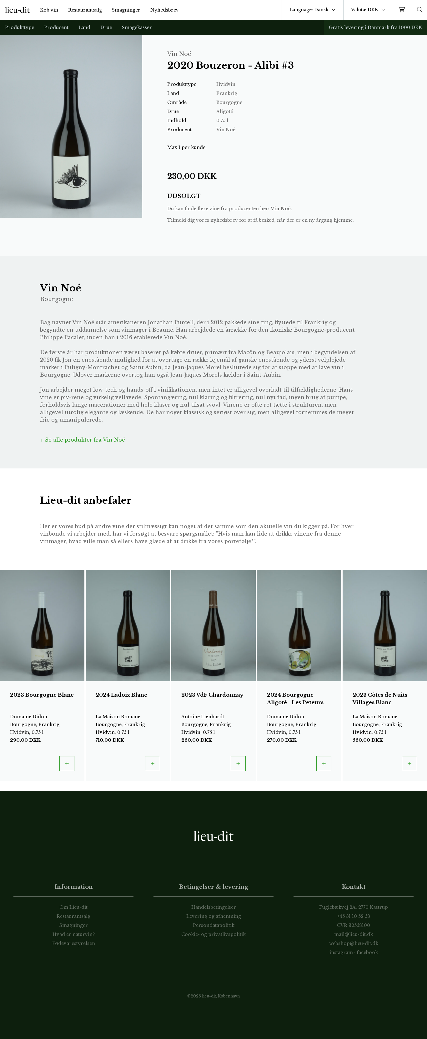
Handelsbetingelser (213, 907)
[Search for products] (420, 10)
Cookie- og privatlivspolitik (213, 934)
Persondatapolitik (213, 925)
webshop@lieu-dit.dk (353, 943)
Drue (106, 27)
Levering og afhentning (213, 916)
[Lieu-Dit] (17, 10)
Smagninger (126, 10)
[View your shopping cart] (403, 10)
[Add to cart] (66, 763)
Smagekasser (137, 27)
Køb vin (49, 10)
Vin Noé (281, 208)
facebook (367, 952)
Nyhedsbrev (164, 10)
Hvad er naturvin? (74, 934)
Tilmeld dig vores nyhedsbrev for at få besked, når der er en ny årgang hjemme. (260, 220)
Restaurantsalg (85, 10)
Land (84, 27)
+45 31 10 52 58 (353, 916)
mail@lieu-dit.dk (353, 934)
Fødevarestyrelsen (73, 943)
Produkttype (19, 27)
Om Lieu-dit (73, 907)
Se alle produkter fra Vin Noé (84, 440)
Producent (56, 27)
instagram (341, 952)
